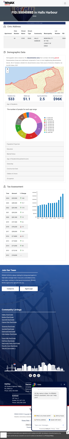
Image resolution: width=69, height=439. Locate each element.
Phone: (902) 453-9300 (11, 390)
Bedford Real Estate (8, 317)
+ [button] (7, 69)
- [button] (7, 71)
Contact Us (10, 289)
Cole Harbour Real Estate (9, 334)
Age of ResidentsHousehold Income (18, 159)
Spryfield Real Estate (8, 329)
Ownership (10, 164)
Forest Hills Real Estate (9, 338)
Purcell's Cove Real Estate (10, 346)
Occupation (10, 178)
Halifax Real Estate (7, 314)
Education (10, 149)
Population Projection (13, 144)
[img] (67, 432)
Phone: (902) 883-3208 (19, 402)
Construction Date (12, 169)
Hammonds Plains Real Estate (11, 343)
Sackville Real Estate (8, 319)
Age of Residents (12, 104)
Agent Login (29, 289)
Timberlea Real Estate (8, 326)
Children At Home (12, 173)
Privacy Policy (49, 435)
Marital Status (11, 154)
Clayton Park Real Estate (9, 322)
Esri (56, 92)
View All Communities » (9, 348)
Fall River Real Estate (8, 341)
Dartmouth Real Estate (8, 331)
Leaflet (47, 92)
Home (34, 16)
